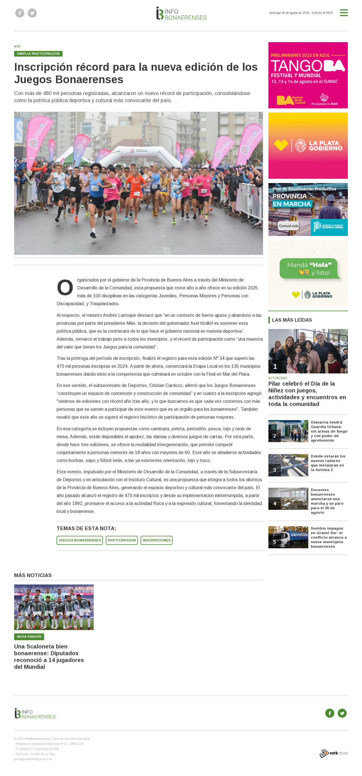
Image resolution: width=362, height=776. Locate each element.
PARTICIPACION (122, 540)
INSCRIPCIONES (157, 540)
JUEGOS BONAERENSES (80, 540)
